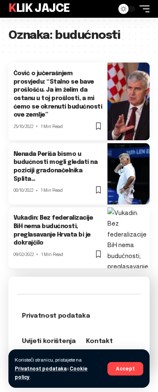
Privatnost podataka (41, 369)
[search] (105, 9)
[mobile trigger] (142, 8)
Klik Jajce (39, 9)
